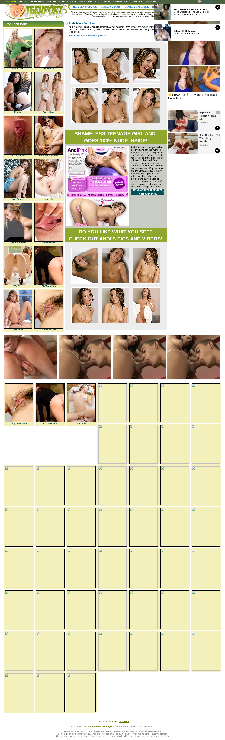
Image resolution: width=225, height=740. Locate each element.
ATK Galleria (102, 2)
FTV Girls (137, 2)
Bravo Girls (18, 69)
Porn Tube (37, 2)
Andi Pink (89, 23)
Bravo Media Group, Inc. (101, 726)
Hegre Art (49, 199)
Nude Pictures (67, 2)
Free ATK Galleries (48, 156)
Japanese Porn (48, 330)
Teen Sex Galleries (136, 7)
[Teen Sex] (36, 12)
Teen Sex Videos (110, 7)
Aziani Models (49, 243)
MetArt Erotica (18, 156)
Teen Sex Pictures (85, 7)
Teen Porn (81, 423)
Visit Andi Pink (147, 193)
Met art (51, 2)
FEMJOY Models (18, 243)
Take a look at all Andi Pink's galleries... (88, 36)
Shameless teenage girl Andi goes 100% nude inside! (116, 137)
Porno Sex (18, 330)
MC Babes (48, 69)
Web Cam (151, 2)
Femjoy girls (121, 2)
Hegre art (85, 2)
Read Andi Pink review (147, 190)
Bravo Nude (49, 112)
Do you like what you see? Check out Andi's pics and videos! (115, 235)
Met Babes (17, 199)
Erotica (23, 2)
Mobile (113, 722)
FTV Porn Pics (49, 286)
